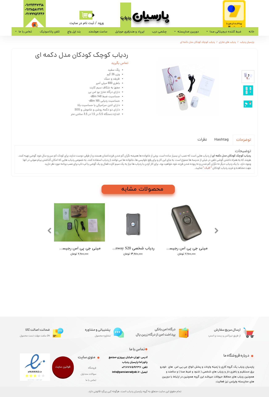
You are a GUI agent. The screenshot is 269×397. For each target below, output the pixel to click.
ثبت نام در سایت (82, 23)
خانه (251, 31)
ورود (101, 23)
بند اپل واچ (74, 31)
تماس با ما (25, 31)
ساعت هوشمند (97, 31)
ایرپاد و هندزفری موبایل (129, 31)
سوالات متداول (88, 374)
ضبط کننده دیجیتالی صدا (225, 31)
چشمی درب (159, 31)
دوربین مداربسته (188, 31)
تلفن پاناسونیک (50, 31)
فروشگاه (92, 368)
